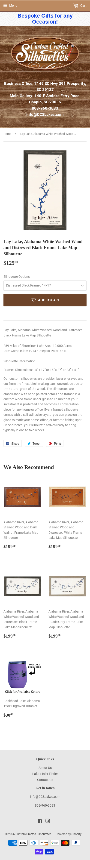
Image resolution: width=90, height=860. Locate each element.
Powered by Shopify (68, 834)
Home (7, 134)
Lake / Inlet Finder (45, 774)
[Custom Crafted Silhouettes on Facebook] (40, 821)
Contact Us (45, 780)
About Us (45, 768)
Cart (83, 5)
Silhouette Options (16, 276)
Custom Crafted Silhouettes (33, 834)
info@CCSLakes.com (45, 114)
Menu (13, 5)
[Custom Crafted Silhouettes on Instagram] (47, 821)
